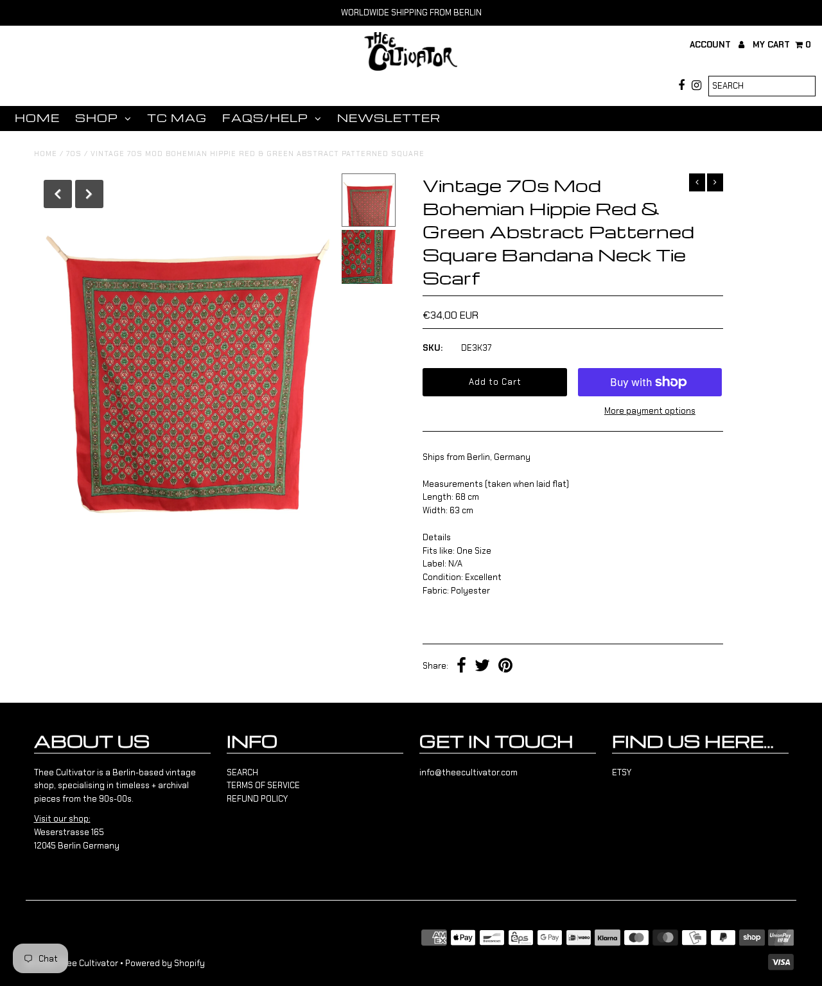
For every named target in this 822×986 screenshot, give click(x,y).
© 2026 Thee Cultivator (72, 963)
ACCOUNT (711, 44)
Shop (96, 118)
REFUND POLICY (257, 798)
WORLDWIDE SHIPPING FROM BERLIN (411, 12)
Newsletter (389, 118)
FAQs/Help (265, 118)
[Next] (89, 194)
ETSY (621, 772)
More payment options (649, 410)
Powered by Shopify (165, 963)
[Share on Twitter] (482, 667)
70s (74, 153)
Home (37, 118)
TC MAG (177, 118)
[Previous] (58, 194)
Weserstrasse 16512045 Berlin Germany (76, 832)
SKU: (432, 347)
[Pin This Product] (505, 667)
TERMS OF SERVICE (263, 785)
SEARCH (242, 772)
